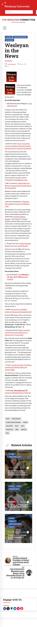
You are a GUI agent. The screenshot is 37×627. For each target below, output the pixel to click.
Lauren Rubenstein (12, 64)
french (22, 425)
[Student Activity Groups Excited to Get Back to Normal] (18, 528)
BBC (18, 266)
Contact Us (6, 605)
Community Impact (14, 489)
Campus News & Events (20, 37)
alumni (7, 418)
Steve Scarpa (23, 532)
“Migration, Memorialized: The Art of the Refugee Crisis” (17, 204)
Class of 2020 (9, 425)
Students (11, 527)
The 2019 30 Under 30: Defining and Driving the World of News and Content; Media (18, 367)
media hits (23, 429)
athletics (25, 422)
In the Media (9, 40)
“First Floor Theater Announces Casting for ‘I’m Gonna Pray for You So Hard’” (17, 332)
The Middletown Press (20, 180)
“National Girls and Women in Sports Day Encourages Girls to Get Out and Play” (18, 186)
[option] (18, 77)
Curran (16, 425)
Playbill (8, 180)
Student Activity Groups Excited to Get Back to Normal (17, 537)
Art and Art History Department (13, 422)
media (17, 429)
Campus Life (12, 521)
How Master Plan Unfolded (18, 277)
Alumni (19, 486)
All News (8, 37)
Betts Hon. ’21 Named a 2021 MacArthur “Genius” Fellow (18, 506)
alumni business (16, 418)
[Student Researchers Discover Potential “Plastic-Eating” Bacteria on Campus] (18, 464)
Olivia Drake (23, 467)
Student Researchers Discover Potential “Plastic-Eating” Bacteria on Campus (18, 472)
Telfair (7, 433)
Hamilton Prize (9, 429)
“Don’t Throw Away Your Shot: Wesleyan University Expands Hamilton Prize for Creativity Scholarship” (18, 146)
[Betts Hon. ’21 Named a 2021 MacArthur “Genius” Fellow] (18, 496)
